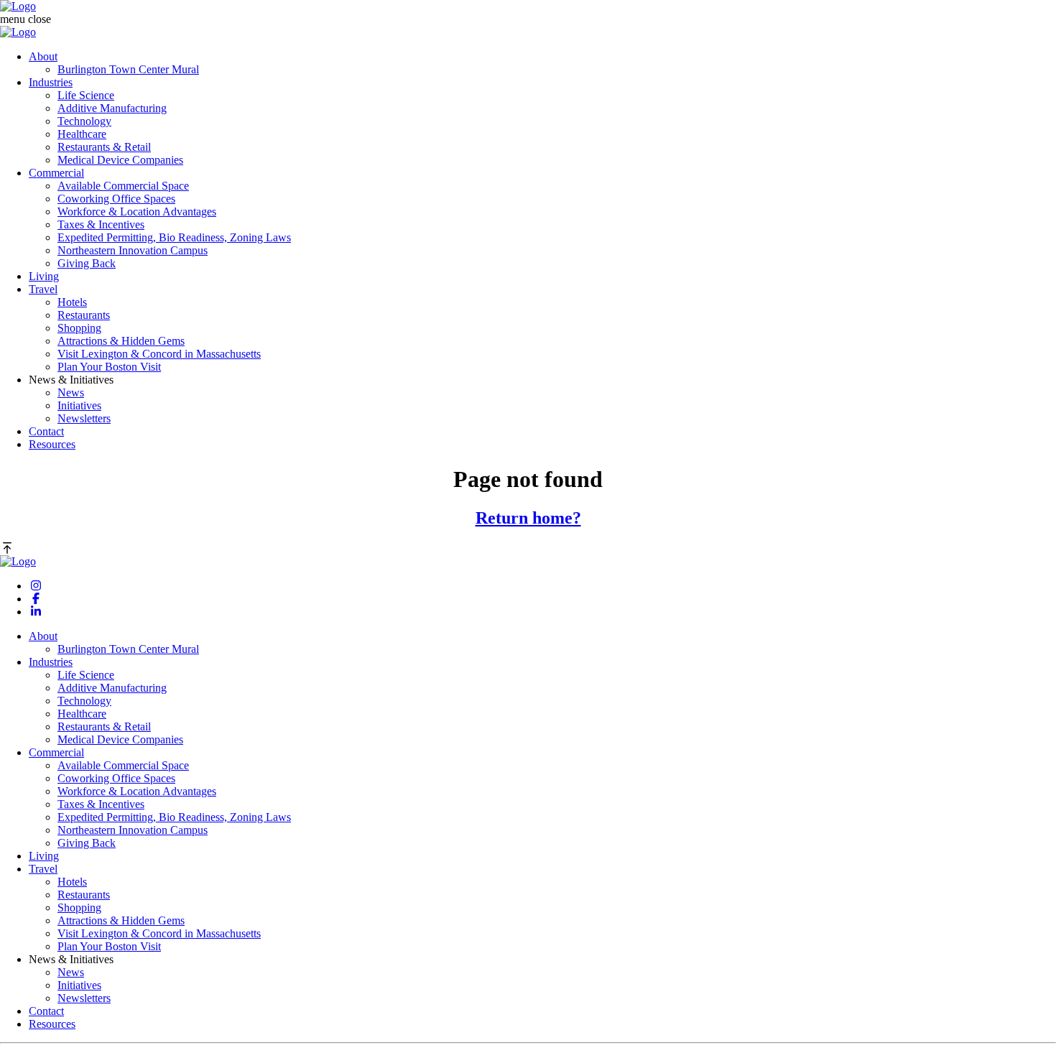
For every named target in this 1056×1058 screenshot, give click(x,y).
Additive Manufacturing (112, 108)
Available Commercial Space (123, 186)
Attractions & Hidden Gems (121, 341)
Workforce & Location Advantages (136, 211)
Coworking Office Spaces (116, 198)
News (70, 392)
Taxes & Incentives (100, 224)
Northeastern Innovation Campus (132, 250)
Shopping (79, 328)
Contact (46, 431)
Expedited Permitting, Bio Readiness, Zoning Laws (174, 237)
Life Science (85, 95)
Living (44, 276)
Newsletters (84, 418)
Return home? (528, 518)
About (43, 56)
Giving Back (86, 263)
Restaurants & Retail (104, 147)
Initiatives (79, 405)
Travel (43, 289)
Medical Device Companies (120, 160)
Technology (84, 121)
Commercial (56, 173)
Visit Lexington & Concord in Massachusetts (159, 354)
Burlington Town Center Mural (128, 69)
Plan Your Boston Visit (109, 367)
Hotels (72, 302)
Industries (51, 82)
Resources (52, 444)
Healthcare (81, 134)
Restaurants (83, 315)
